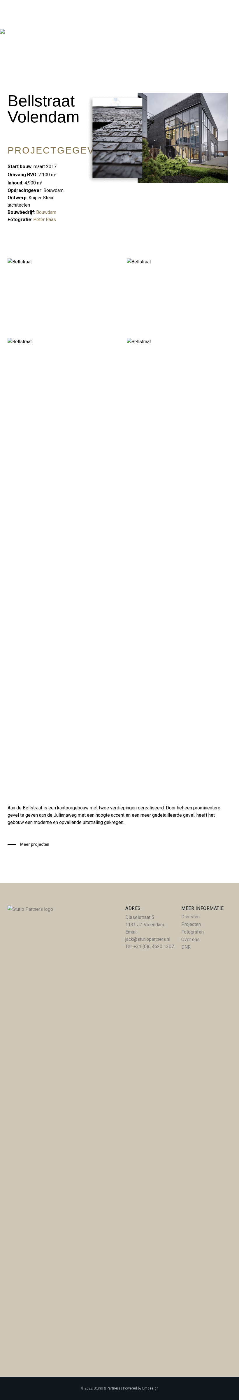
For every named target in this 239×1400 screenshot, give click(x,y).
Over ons (190, 939)
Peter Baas (45, 219)
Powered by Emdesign (141, 1388)
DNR (186, 947)
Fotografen (192, 932)
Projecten (191, 924)
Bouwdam (46, 212)
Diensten (190, 917)
